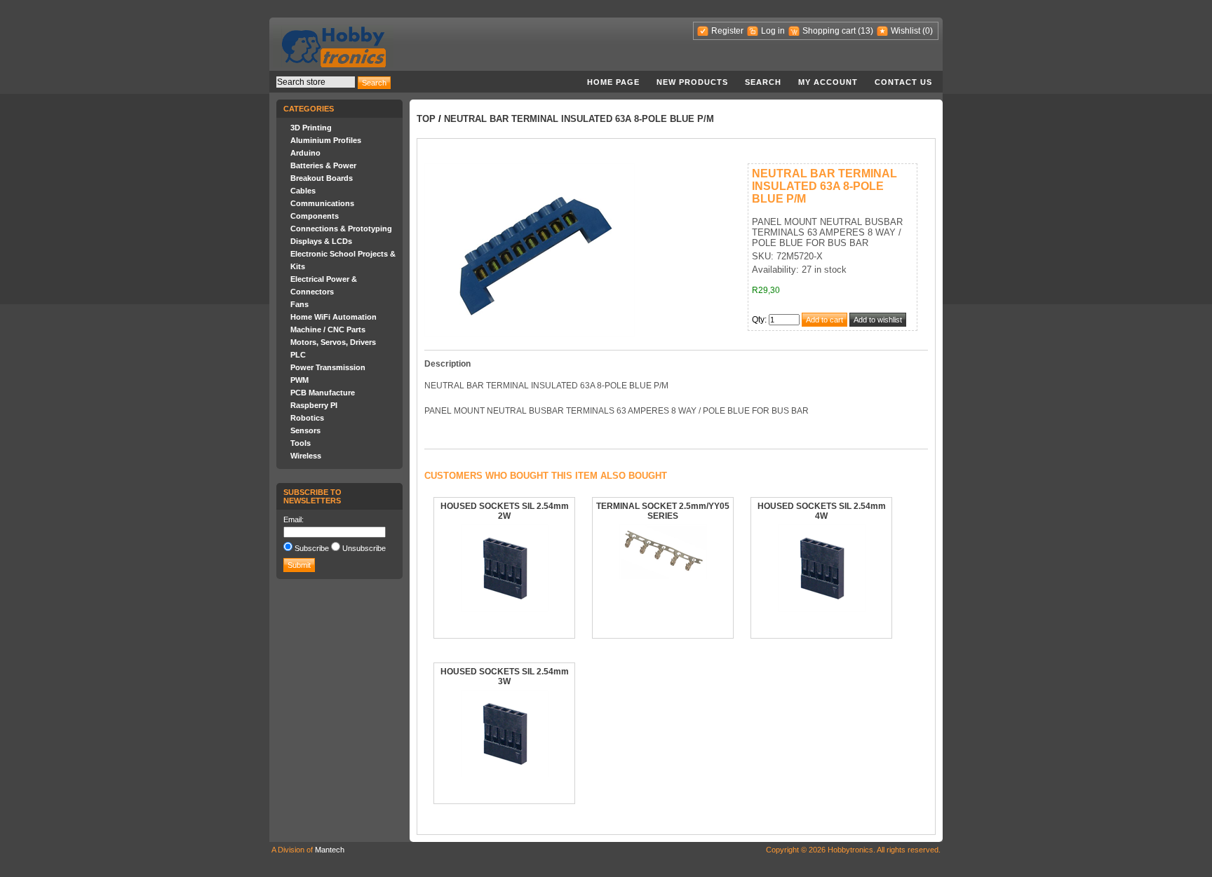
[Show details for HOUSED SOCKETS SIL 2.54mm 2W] (504, 609)
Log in (773, 31)
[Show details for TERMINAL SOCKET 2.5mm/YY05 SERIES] (663, 575)
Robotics (307, 418)
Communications (322, 203)
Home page (613, 82)
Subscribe (312, 548)
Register (727, 31)
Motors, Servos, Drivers (333, 342)
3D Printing (311, 127)
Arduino (305, 153)
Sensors (305, 430)
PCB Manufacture (322, 392)
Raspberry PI (313, 405)
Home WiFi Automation (333, 317)
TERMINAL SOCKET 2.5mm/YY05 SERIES (662, 511)
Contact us (903, 82)
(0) (927, 31)
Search (763, 82)
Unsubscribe (364, 548)
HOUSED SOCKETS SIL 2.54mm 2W (504, 511)
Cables (303, 190)
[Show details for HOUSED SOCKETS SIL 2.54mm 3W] (504, 775)
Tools (300, 443)
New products (692, 82)
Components (314, 216)
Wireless (305, 455)
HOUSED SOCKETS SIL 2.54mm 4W (822, 511)
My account (828, 82)
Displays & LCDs (321, 241)
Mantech (329, 849)
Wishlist (905, 31)
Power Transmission (327, 367)
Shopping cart (829, 31)
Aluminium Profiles (325, 140)
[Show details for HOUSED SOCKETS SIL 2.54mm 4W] (822, 609)
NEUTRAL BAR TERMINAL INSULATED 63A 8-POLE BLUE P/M (579, 119)
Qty (758, 320)
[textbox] (315, 82)
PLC (298, 355)
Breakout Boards (321, 178)
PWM (299, 380)
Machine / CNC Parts (327, 329)
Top (426, 119)
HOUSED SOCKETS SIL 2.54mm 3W (504, 676)
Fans (299, 304)
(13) (865, 31)
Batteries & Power (323, 165)
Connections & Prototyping (341, 228)
